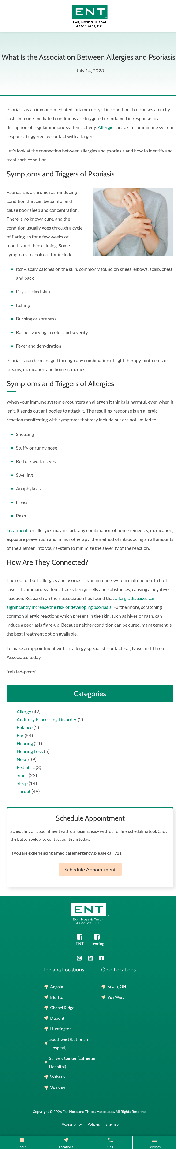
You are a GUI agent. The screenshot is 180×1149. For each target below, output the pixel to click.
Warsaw (57, 1087)
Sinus (22, 775)
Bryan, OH (116, 986)
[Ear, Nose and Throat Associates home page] (90, 15)
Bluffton (58, 997)
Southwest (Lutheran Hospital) (68, 1043)
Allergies (107, 127)
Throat (23, 791)
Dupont (57, 1018)
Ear (20, 735)
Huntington (61, 1028)
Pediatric (26, 767)
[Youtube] (79, 958)
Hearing (25, 743)
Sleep (22, 783)
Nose (22, 759)
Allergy (24, 711)
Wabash (57, 1076)
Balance (25, 727)
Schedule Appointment (90, 869)
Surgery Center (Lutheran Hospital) (72, 1062)
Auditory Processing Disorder (47, 719)
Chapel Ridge (62, 1007)
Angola (56, 986)
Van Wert (115, 997)
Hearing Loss (30, 751)
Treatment (17, 530)
